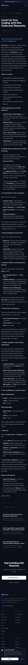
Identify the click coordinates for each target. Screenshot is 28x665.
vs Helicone (18, 622)
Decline (22, 659)
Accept (10, 659)
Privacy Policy (7, 661)
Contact (3, 647)
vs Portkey (17, 620)
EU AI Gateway (4, 628)
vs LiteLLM (17, 617)
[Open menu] (25, 5)
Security (3, 622)
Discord (17, 641)
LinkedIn (17, 647)
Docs (2, 625)
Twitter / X (17, 644)
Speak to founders (14, 582)
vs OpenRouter (19, 614)
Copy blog (15, 17)
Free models (4, 617)
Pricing (2, 614)
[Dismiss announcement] (26, 2)
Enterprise (3, 620)
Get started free (13, 577)
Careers (3, 641)
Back (4, 13)
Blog (2, 634)
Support (3, 644)
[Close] (24, 649)
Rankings (3, 631)
